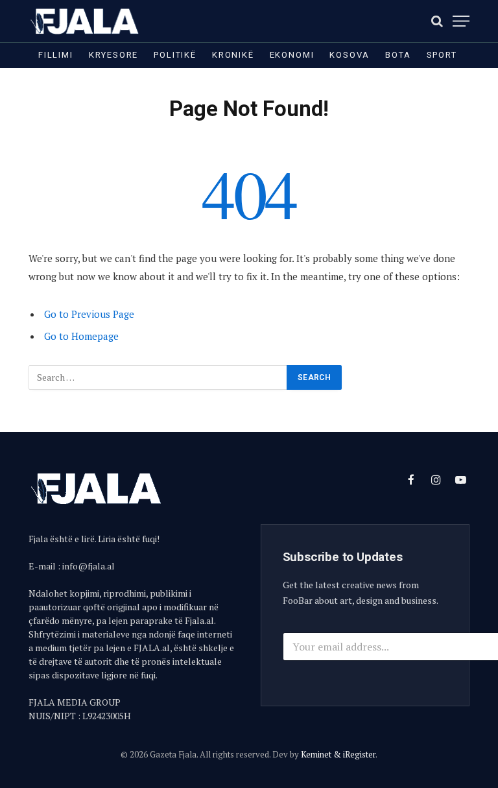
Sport (442, 55)
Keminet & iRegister (338, 754)
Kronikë (233, 55)
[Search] (437, 21)
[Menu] (461, 21)
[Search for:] (158, 377)
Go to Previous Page (89, 313)
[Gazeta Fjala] (86, 21)
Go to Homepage (81, 335)
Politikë (175, 55)
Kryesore (114, 55)
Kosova (349, 55)
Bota (397, 55)
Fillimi (55, 55)
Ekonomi (292, 55)
